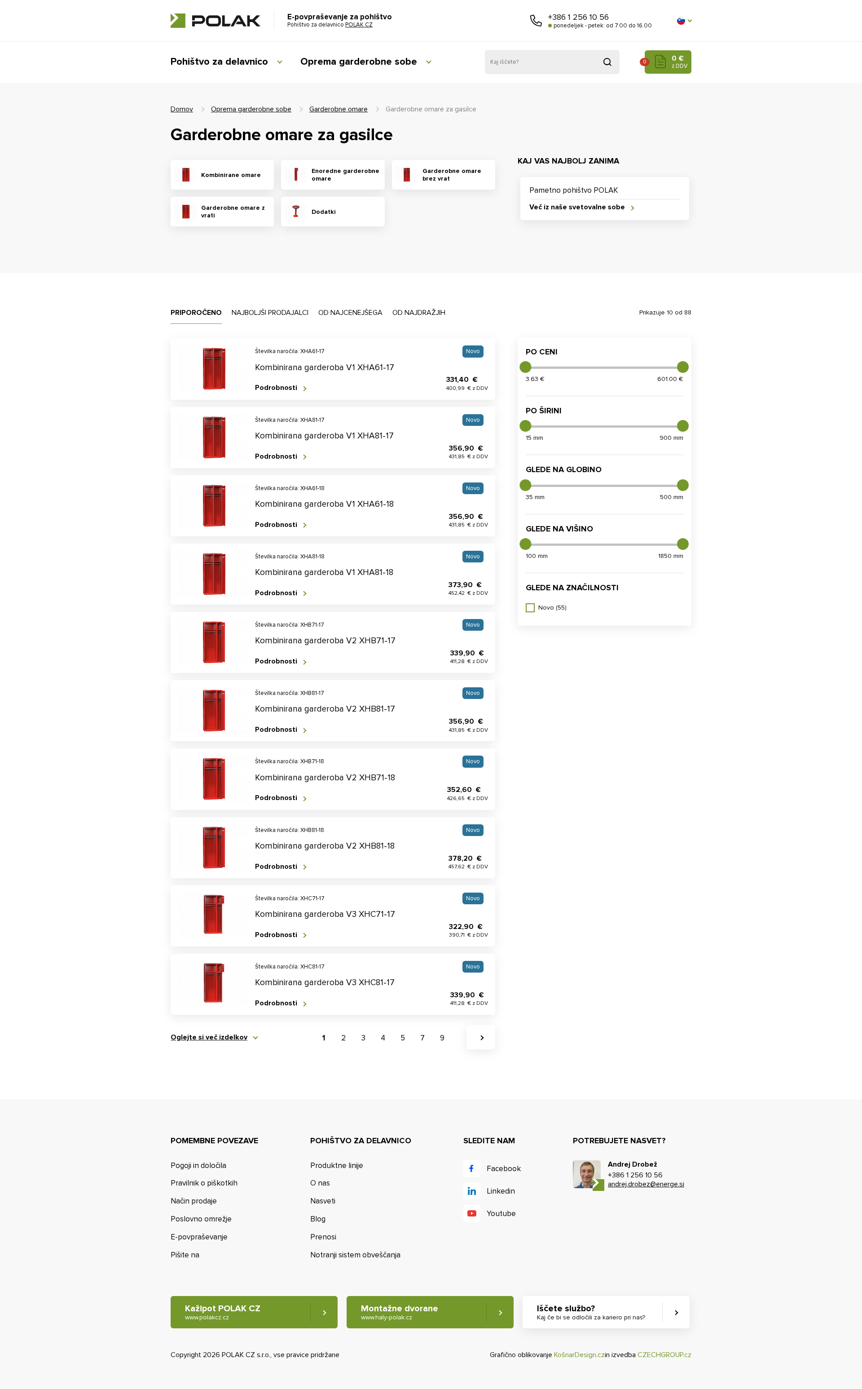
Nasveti (322, 1201)
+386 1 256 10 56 (578, 17)
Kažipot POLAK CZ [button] (222, 1312)
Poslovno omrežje (201, 1219)
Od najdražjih (418, 312)
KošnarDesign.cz (579, 1354)
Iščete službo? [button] (591, 1312)
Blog (317, 1219)
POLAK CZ (215, 20)
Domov (182, 109)
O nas (320, 1183)
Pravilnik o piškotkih (204, 1183)
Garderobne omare (338, 109)
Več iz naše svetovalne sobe (577, 207)
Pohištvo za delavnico (219, 62)
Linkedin (501, 1191)
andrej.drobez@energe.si (646, 1184)
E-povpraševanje (199, 1237)
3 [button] (363, 1038)
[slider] (525, 367)
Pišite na (185, 1255)
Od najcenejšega (350, 312)
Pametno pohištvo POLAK (573, 190)
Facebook (504, 1168)
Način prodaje (194, 1201)
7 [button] (422, 1038)
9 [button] (442, 1038)
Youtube (501, 1213)
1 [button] (323, 1038)
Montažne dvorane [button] (399, 1312)
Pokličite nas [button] (536, 21)
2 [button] (343, 1038)
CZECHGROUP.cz (664, 1354)
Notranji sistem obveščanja (355, 1255)
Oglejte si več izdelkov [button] (209, 1037)
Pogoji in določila (198, 1165)
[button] (684, 21)
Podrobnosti (276, 388)
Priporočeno (196, 312)
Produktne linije (336, 1165)
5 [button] (402, 1038)
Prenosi (323, 1237)
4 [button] (383, 1038)
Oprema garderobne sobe (358, 62)
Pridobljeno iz (607, 62)
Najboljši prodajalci (270, 312)
